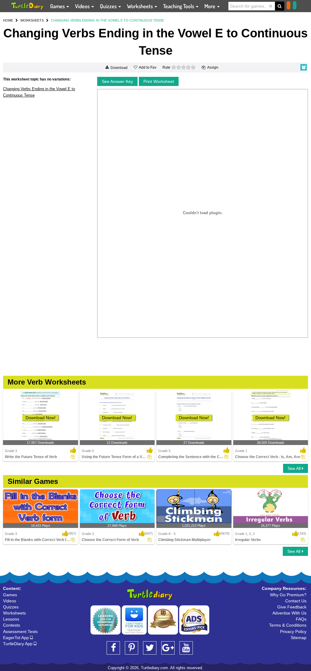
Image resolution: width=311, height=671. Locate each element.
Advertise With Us (289, 613)
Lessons (11, 619)
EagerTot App (16, 637)
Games (58, 6)
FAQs (301, 619)
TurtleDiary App (18, 643)
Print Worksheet (158, 81)
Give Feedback (291, 606)
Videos (83, 6)
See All (295, 468)
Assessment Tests (20, 631)
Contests (11, 625)
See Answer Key (117, 81)
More (210, 6)
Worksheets (140, 6)
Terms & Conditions (287, 625)
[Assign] (73, 457)
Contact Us (295, 600)
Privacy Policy (293, 631)
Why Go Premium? (288, 594)
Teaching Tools (179, 6)
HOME (8, 20)
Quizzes (109, 6)
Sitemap (298, 637)
